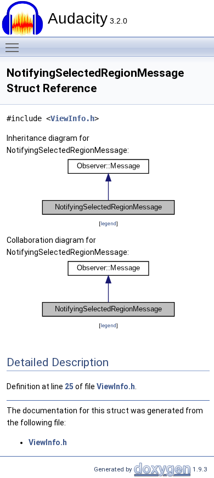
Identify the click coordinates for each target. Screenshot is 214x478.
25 (69, 386)
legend (108, 223)
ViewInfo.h (72, 118)
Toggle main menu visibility (14, 47)
